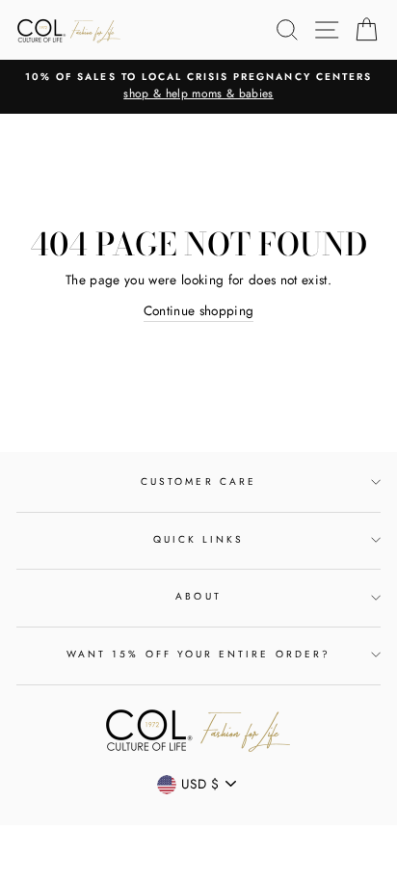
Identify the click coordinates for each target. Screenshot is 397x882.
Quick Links (199, 539)
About (198, 596)
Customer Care (198, 481)
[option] (198, 86)
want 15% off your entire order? (198, 654)
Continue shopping (199, 310)
